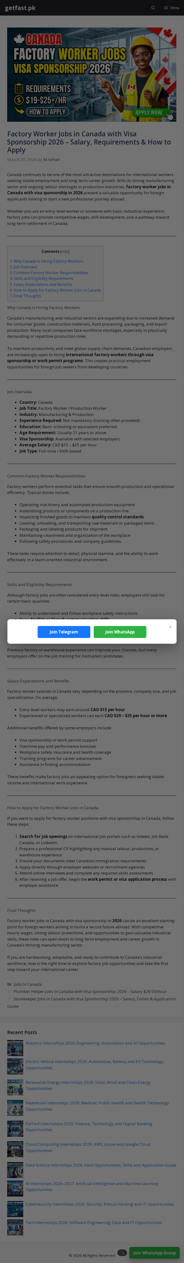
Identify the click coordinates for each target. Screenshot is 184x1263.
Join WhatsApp (120, 632)
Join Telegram (64, 632)
